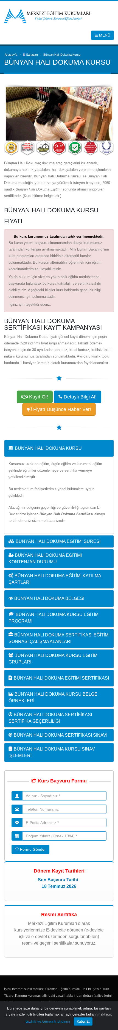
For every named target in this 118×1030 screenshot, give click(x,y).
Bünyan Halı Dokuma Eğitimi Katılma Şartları (55, 579)
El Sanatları (30, 54)
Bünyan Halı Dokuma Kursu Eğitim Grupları (53, 658)
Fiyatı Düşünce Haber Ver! (61, 409)
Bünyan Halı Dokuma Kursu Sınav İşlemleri (52, 752)
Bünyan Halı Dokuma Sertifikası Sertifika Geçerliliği (50, 718)
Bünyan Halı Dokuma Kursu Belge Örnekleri (53, 697)
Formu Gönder (32, 849)
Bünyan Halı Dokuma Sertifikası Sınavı (60, 735)
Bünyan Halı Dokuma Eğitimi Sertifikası (61, 678)
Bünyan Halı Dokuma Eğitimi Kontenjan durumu (45, 558)
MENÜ (104, 35)
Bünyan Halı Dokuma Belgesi (49, 598)
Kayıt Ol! (38, 397)
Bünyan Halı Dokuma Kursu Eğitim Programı (54, 617)
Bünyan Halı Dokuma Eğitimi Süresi (58, 541)
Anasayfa (11, 54)
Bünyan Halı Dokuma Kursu (48, 448)
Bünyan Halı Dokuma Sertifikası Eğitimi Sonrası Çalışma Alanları (59, 638)
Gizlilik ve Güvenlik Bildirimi (48, 1021)
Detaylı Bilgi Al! (79, 397)
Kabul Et (83, 1021)
